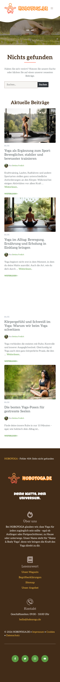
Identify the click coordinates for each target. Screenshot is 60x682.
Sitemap (30, 582)
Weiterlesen (10, 187)
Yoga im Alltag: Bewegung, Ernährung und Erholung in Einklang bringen (25, 244)
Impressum (38, 632)
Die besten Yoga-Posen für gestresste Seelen (24, 409)
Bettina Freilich (18, 166)
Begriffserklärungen (30, 577)
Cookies (50, 632)
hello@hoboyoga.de (30, 619)
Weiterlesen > (11, 194)
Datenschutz (13, 635)
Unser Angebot (30, 587)
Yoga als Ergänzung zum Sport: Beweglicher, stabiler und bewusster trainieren (27, 155)
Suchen (43, 84)
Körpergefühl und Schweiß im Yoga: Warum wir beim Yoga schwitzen (27, 326)
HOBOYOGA (11, 458)
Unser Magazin (30, 572)
